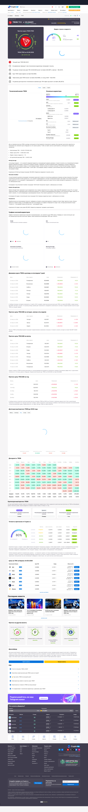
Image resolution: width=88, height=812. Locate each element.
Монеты (10, 746)
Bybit (13, 570)
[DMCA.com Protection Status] (44, 802)
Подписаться (70, 784)
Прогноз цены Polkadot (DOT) (35, 627)
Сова (33, 757)
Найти (76, 710)
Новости (40, 10)
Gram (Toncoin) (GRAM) (12, 757)
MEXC (13, 574)
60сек (33, 753)
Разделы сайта (47, 746)
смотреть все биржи (44, 592)
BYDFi (13, 578)
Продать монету (62, 661)
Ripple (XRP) (10, 753)
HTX (13, 585)
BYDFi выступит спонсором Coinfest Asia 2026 (52, 611)
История (54, 739)
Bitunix (21, 753)
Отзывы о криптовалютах (49, 761)
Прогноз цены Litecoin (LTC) (70, 627)
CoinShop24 (34, 759)
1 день (44, 87)
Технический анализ (22, 120)
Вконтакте (79, 16)
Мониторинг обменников (37, 747)
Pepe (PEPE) (10, 763)
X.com (75, 16)
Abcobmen (34, 749)
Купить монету (26, 661)
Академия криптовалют (49, 767)
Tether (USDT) (10, 751)
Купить (76, 567)
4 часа (39, 87)
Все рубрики (62, 10)
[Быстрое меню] (67, 7)
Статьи (46, 10)
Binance (14, 589)
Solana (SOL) (10, 759)
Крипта (33, 755)
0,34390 (37, 570)
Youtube (52, 7)
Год (21, 412)
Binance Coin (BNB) (12, 755)
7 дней (48, 87)
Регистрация (76, 6)
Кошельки (33, 10)
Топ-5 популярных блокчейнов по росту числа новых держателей (34, 612)
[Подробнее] (15, 19)
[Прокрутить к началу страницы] (85, 804)
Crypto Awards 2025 (75, 10)
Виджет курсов (47, 770)
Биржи (18, 10)
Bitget (13, 581)
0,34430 (37, 578)
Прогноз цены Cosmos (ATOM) (53, 628)
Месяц (11, 412)
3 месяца (16, 412)
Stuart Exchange (35, 751)
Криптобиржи (23, 746)
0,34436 (37, 585)
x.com (59, 7)
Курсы (23, 739)
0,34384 (37, 567)
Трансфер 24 (34, 763)
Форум (45, 763)
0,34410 (37, 574)
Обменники (25, 10)
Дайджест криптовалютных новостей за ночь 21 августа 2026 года (70, 612)
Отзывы (33, 739)
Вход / (71, 6)
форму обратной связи (74, 755)
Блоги (45, 757)
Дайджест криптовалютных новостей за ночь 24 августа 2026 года (15, 612)
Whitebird (34, 761)
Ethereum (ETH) (11, 749)
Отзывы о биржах (48, 759)
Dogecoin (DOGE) (11, 761)
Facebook (77, 16)
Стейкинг (75, 739)
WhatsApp (71, 16)
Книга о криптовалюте (48, 769)
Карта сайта (46, 765)
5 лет (29, 412)
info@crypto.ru (78, 756)
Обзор (12, 739)
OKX (13, 567)
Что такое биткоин (11, 747)
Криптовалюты (11, 10)
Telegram (56, 7)
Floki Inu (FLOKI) (11, 765)
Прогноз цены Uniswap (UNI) (17, 627)
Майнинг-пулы (54, 10)
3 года (24, 412)
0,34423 (37, 581)
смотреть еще (44, 617)
